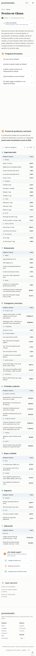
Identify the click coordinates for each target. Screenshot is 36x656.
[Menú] (33, 2)
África (3, 9)
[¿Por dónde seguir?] (32, 652)
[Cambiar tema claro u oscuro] (28, 650)
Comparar (4, 633)
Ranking (3, 631)
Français (21, 631)
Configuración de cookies (13, 650)
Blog (2, 636)
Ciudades (4, 628)
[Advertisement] (18, 107)
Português (22, 628)
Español (21, 626)
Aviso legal (4, 638)
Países (3, 626)
